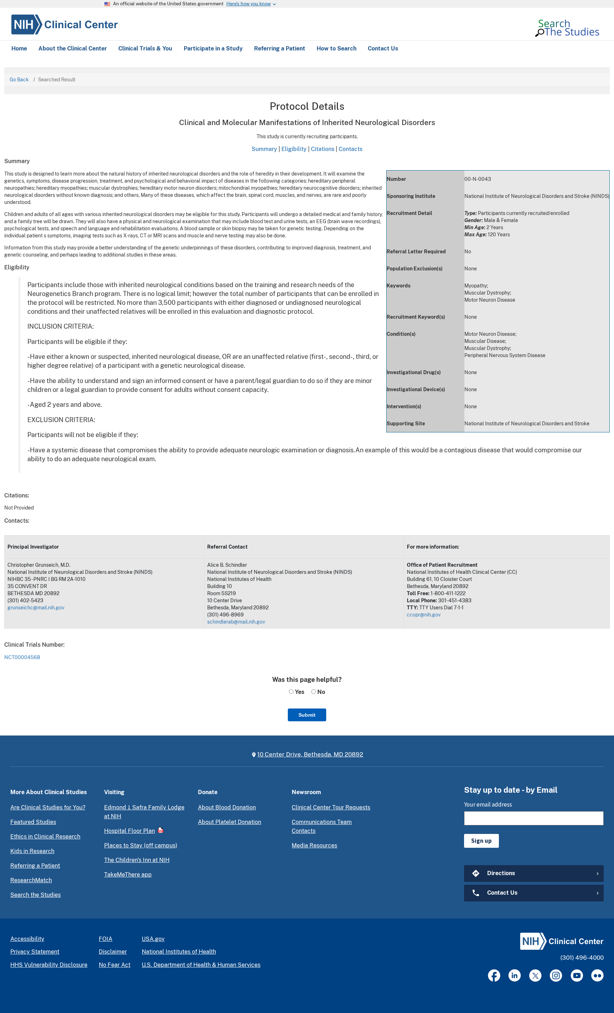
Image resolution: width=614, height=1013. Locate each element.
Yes (298, 692)
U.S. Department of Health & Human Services (201, 964)
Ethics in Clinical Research (45, 836)
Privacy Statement (34, 951)
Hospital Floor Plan (129, 831)
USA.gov (153, 939)
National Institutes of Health (179, 951)
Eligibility (294, 148)
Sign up (481, 841)
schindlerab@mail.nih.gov (236, 622)
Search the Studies (35, 894)
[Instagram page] (556, 975)
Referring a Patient (35, 865)
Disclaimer (113, 951)
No (320, 692)
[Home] (64, 23)
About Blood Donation (227, 807)
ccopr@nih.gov (424, 615)
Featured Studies (33, 822)
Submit (307, 715)
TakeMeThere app (128, 874)
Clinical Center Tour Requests (331, 807)
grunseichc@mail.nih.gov (35, 607)
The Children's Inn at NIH (136, 860)
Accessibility (27, 939)
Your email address (488, 804)
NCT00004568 (22, 657)
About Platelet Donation (229, 822)
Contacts (350, 148)
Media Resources (314, 845)
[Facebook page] (494, 975)
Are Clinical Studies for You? (47, 807)
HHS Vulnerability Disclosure (48, 964)
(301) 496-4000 (582, 957)
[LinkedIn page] (514, 975)
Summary (264, 148)
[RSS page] (597, 975)
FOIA (105, 939)
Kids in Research (32, 851)
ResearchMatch (31, 880)
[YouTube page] (577, 975)
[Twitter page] (535, 975)
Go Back (19, 79)
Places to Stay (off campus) (140, 845)
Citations (322, 148)
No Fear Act (114, 964)
